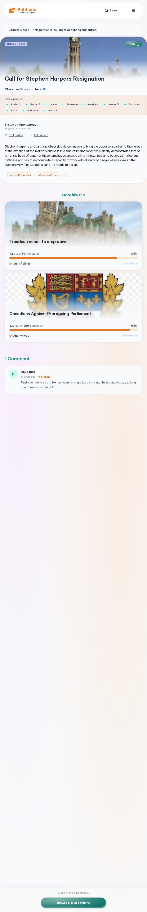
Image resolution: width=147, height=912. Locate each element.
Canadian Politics (48, 175)
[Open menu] (133, 10)
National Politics (16, 44)
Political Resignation (19, 175)
